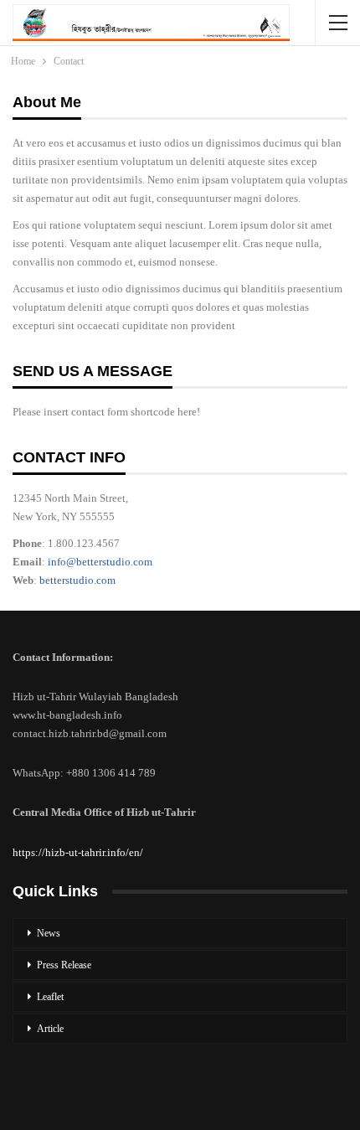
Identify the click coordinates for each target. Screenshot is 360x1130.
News (48, 933)
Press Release (64, 965)
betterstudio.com (77, 580)
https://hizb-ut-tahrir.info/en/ (78, 852)
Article (50, 1029)
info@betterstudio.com (100, 561)
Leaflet (50, 997)
